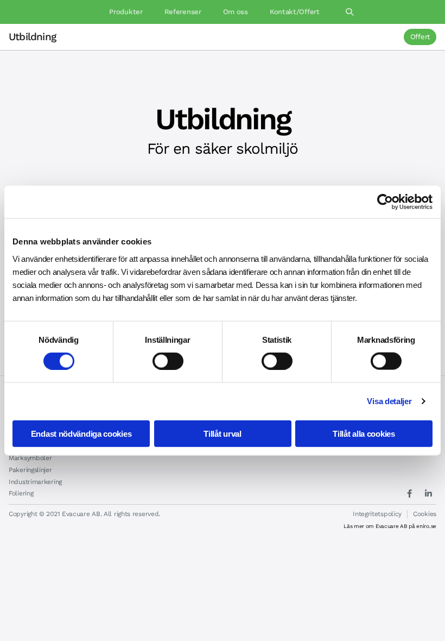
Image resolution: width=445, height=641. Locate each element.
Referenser (182, 12)
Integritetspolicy (377, 514)
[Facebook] (409, 493)
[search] (349, 12)
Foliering (21, 493)
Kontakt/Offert (295, 12)
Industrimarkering (35, 482)
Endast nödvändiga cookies (81, 433)
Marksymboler (30, 458)
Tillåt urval (222, 433)
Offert (420, 37)
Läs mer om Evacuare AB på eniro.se (390, 526)
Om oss (235, 12)
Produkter (125, 12)
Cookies (424, 514)
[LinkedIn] (428, 493)
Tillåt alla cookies (364, 433)
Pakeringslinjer (30, 470)
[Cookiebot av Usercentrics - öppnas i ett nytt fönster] (385, 202)
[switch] (167, 361)
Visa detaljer (389, 401)
